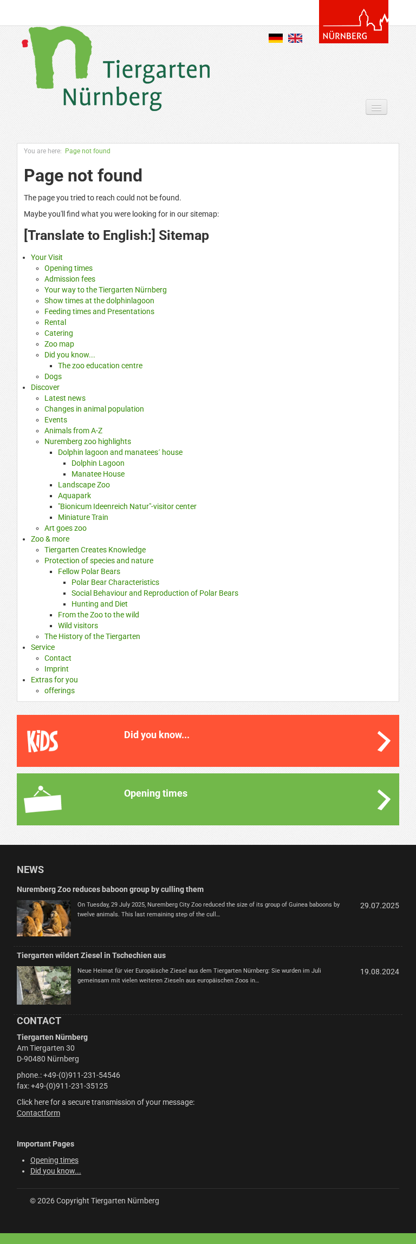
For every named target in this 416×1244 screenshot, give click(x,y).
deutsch (276, 38)
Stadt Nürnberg (353, 21)
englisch (295, 38)
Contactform (38, 1113)
